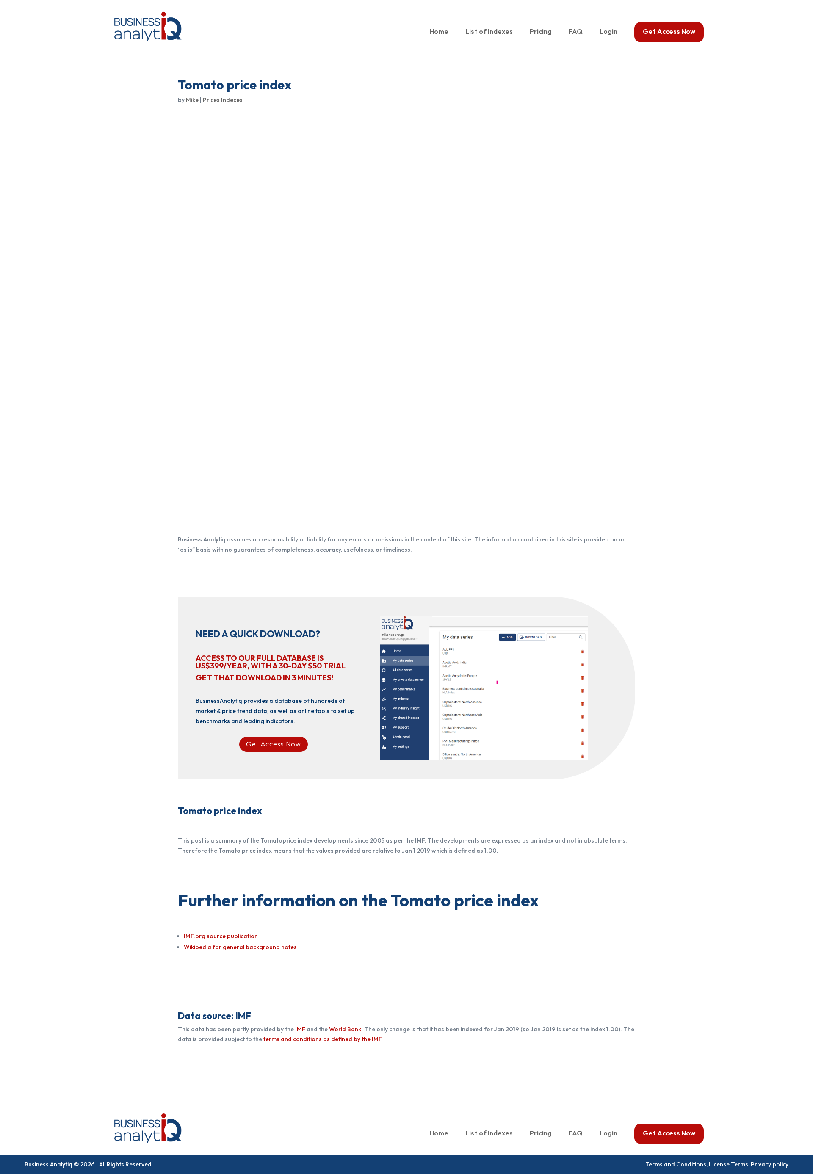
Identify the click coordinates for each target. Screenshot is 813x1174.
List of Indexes (489, 32)
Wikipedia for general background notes (240, 947)
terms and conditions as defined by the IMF (322, 1039)
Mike (192, 100)
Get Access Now (669, 32)
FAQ (576, 32)
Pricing (541, 32)
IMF (300, 1029)
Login (608, 32)
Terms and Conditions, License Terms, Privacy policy (716, 1164)
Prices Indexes (223, 100)
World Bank (345, 1029)
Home (438, 32)
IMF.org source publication (221, 936)
